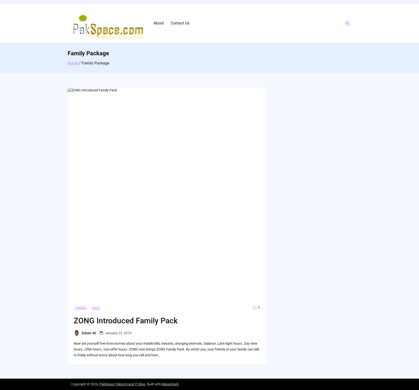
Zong (95, 308)
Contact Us (180, 23)
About (158, 23)
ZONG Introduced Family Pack (126, 320)
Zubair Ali (88, 333)
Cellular (81, 308)
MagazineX (170, 384)
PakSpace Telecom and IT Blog (122, 384)
